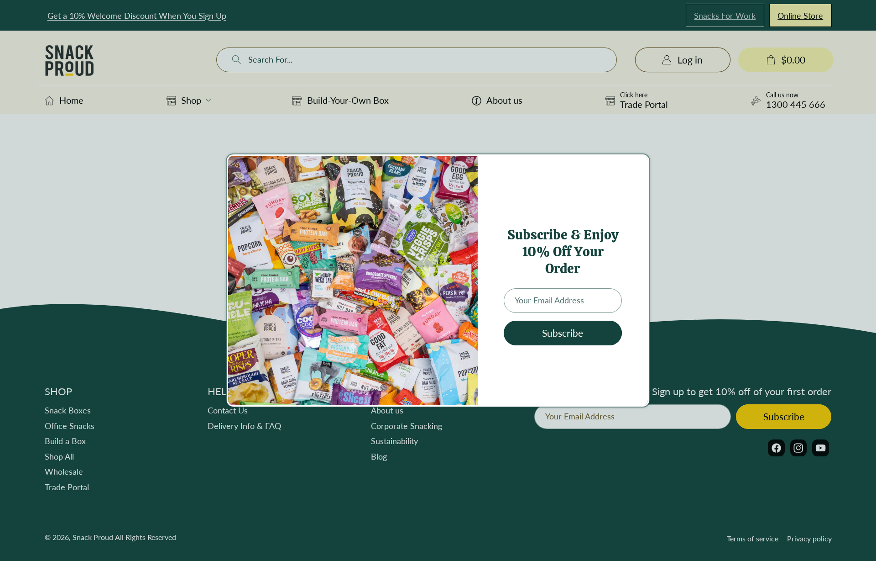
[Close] (640, 165)
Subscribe (562, 333)
